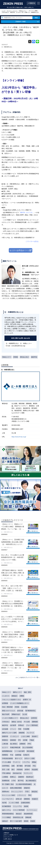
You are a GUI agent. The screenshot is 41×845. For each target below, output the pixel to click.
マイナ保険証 (6, 817)
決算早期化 (5, 766)
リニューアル (17, 806)
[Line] (37, 42)
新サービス (18, 758)
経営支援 (20, 710)
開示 (13, 769)
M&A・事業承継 (7, 707)
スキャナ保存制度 (19, 810)
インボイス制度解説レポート (19, 703)
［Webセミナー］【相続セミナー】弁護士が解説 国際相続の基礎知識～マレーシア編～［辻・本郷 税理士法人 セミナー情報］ (12, 526)
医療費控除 (5, 780)
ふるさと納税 (25, 736)
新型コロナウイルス (8, 710)
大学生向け (5, 722)
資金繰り (35, 736)
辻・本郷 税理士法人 (7, 47)
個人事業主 (13, 744)
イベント (13, 729)
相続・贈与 (27, 692)
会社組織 (5, 729)
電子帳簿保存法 (30, 710)
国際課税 (27, 799)
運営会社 (6, 833)
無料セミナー (17, 692)
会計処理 (13, 725)
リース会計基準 (19, 751)
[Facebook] (34, 42)
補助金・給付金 (17, 722)
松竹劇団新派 (6, 806)
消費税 (22, 696)
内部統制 (20, 769)
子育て (27, 791)
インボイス (5, 696)
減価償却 (21, 777)
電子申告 (21, 780)
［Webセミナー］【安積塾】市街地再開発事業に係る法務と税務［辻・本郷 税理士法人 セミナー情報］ (12, 542)
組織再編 (18, 755)
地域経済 (35, 799)
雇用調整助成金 (7, 751)
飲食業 (33, 821)
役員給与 (26, 755)
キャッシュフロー (17, 791)
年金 (11, 755)
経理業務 (5, 703)
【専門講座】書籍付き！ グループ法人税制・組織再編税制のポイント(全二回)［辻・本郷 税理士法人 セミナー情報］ (12, 650)
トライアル (26, 762)
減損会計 (5, 821)
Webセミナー (6, 357)
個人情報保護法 (31, 780)
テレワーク (30, 732)
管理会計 (21, 725)
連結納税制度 (28, 814)
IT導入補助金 (6, 773)
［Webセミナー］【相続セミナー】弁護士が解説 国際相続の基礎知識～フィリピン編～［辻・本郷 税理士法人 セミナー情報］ (12, 665)
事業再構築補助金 (8, 814)
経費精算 (22, 744)
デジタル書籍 (6, 762)
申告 (34, 766)
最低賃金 (34, 791)
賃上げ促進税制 (28, 747)
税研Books (5, 791)
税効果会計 (29, 777)
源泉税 (26, 821)
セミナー (5, 747)
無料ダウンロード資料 (9, 732)
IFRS (29, 744)
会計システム (6, 810)
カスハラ (5, 788)
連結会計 (19, 814)
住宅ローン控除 (30, 758)
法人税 (25, 714)
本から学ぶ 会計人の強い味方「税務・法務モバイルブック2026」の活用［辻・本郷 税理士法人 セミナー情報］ (12, 588)
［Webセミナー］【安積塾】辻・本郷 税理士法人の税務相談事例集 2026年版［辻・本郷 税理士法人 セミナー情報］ (12, 603)
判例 (19, 729)
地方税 (4, 802)
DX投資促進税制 (7, 758)
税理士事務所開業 (16, 788)
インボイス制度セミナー (10, 718)
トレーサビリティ (8, 799)
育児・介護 (5, 769)
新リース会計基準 (16, 821)
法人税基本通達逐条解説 (24, 784)
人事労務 (5, 744)
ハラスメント (21, 795)
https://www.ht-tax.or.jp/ (19, 437)
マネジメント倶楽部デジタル (11, 699)
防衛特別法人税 (18, 817)
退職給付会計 (16, 714)
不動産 (32, 740)
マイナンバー (28, 773)
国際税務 (35, 722)
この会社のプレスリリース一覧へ (29, 677)
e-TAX (14, 780)
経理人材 (19, 799)
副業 (13, 766)
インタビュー (14, 736)
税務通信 (5, 755)
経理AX (27, 769)
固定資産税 (30, 751)
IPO (19, 740)
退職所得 (27, 788)
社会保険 (24, 707)
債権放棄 (28, 817)
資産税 (26, 806)
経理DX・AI (27, 699)
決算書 (25, 740)
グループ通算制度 (32, 725)
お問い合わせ (8, 839)
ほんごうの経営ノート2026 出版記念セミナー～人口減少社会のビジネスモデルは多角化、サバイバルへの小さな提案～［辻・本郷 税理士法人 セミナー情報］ (12, 619)
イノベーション (32, 810)
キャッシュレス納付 (8, 795)
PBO (29, 795)
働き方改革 (5, 714)
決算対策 (34, 718)
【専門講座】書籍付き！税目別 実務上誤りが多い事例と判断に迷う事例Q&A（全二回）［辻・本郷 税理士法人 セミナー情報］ (12, 572)
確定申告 (34, 357)
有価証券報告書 (15, 747)
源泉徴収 (13, 740)
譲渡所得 (5, 736)
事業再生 (5, 740)
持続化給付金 (17, 773)
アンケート (16, 762)
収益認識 (35, 769)
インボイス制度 (14, 802)
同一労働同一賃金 (8, 784)
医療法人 (13, 777)
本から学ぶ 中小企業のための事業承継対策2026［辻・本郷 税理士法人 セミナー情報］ (12, 557)
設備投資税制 (25, 802)
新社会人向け (24, 357)
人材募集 (5, 777)
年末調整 (26, 729)
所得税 (15, 357)
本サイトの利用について (11, 835)
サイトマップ (8, 837)
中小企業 (27, 722)
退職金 (34, 762)
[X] (30, 42)
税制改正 (14, 696)
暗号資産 (28, 766)
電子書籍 (20, 766)
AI (34, 784)
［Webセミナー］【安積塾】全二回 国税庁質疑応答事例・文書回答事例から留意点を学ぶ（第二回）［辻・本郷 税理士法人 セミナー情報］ (12, 634)
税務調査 (22, 732)
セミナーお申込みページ (19, 250)
